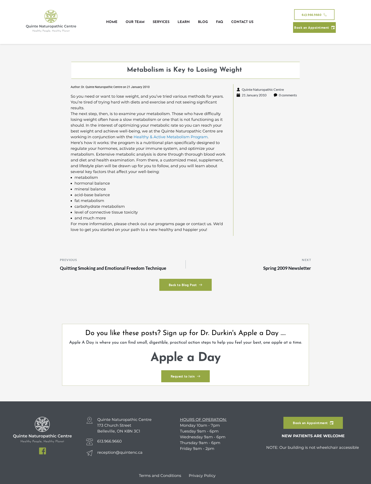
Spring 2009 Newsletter (287, 268)
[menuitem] (112, 22)
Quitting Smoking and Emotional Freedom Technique (113, 268)
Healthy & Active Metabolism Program (171, 137)
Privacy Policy (202, 475)
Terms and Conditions (160, 475)
